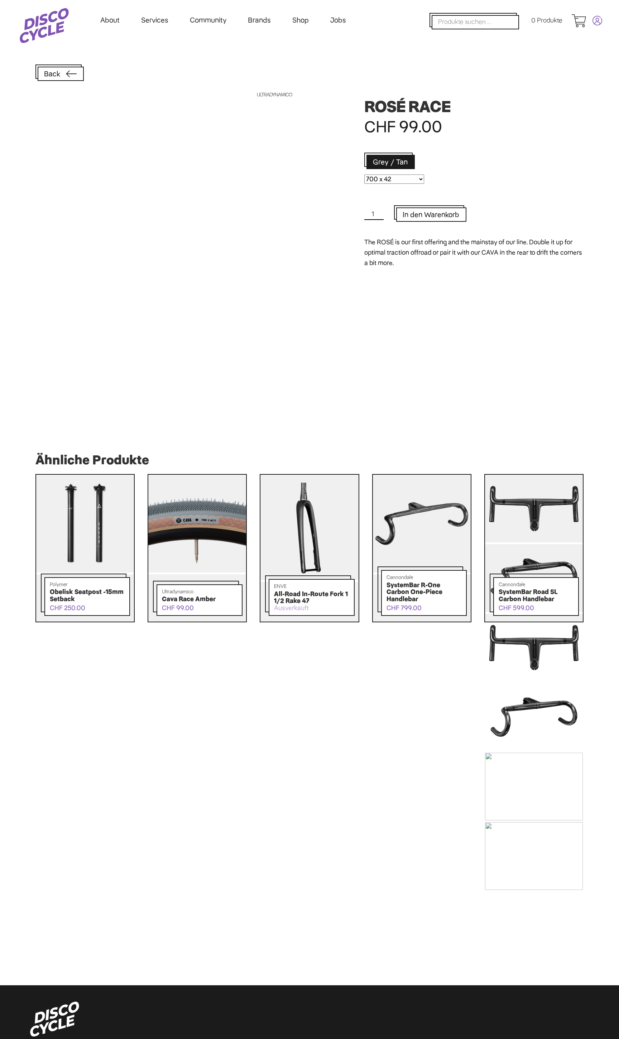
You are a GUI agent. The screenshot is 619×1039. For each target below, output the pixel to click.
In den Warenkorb (431, 214)
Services (154, 20)
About (110, 20)
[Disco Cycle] (44, 25)
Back (52, 74)
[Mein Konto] (594, 20)
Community (208, 20)
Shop (300, 20)
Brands (259, 20)
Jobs (338, 20)
